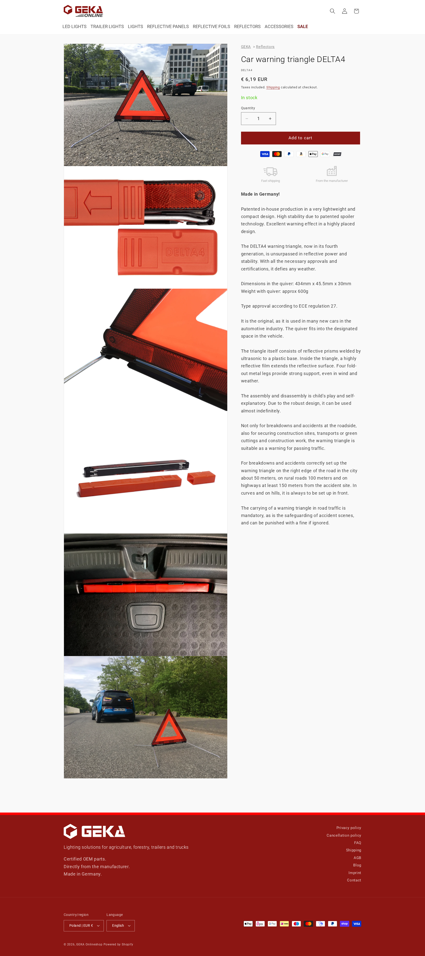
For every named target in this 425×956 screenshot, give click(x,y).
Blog (357, 865)
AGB (357, 858)
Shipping (273, 87)
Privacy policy (348, 828)
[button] (332, 11)
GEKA (246, 47)
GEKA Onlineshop (89, 944)
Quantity (248, 108)
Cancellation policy (344, 835)
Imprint (355, 873)
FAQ (357, 843)
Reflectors (265, 47)
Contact (354, 880)
